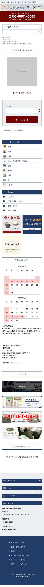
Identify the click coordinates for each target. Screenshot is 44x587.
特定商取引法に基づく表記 (21, 555)
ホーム (4, 37)
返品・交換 (12, 210)
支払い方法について (18, 543)
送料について (12, 206)
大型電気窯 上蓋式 (25, 43)
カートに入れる (22, 120)
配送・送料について (18, 547)
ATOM (23, 564)
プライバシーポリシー (19, 560)
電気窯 (14, 41)
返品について (16, 551)
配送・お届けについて (16, 201)
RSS (12, 564)
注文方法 (11, 197)
